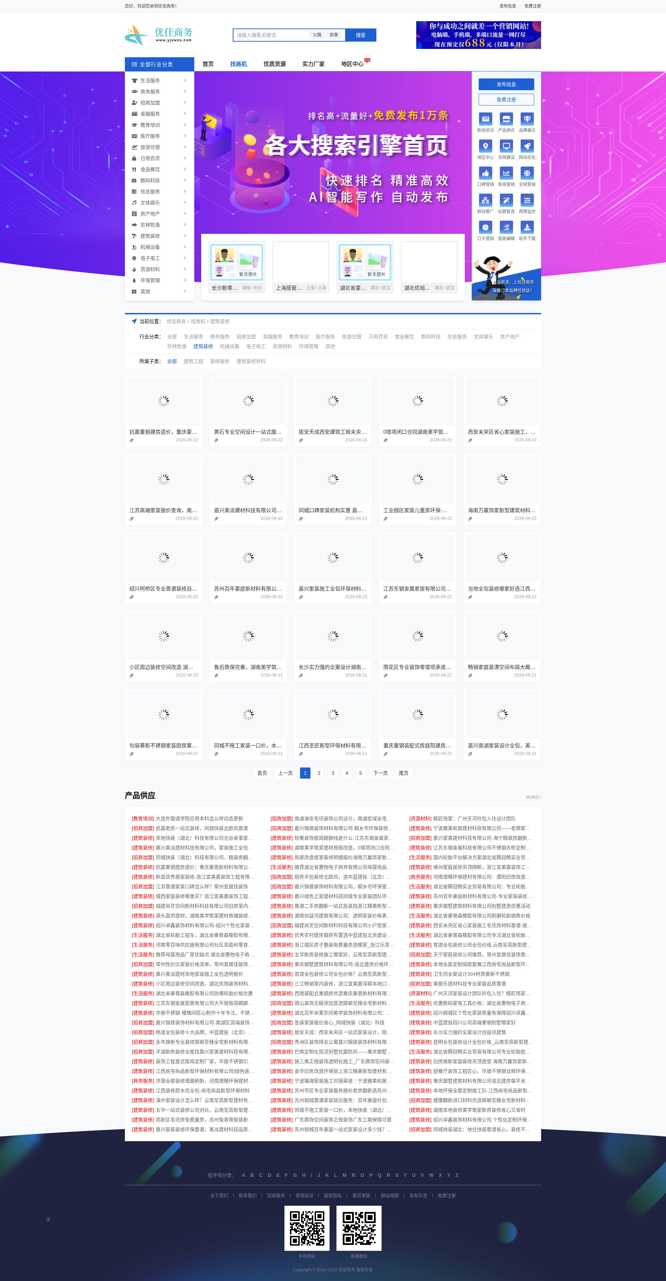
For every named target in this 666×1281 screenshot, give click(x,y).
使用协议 (305, 1195)
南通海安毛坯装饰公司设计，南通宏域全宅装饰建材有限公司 (344, 818)
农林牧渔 (150, 225)
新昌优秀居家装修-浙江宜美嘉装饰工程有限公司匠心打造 (206, 877)
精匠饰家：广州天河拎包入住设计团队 (474, 818)
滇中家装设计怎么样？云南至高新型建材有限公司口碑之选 (206, 1100)
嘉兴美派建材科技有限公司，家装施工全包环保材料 (206, 847)
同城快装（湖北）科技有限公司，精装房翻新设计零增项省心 (206, 857)
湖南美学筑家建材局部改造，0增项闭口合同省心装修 (344, 847)
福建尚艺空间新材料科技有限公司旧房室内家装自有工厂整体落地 (206, 906)
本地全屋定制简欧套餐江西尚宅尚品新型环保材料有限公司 (483, 964)
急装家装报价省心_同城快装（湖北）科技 (339, 1022)
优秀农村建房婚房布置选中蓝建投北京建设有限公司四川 (344, 935)
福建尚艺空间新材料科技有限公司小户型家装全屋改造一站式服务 (344, 925)
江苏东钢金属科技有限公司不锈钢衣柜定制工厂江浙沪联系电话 (483, 847)
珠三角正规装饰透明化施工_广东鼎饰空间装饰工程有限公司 (344, 1061)
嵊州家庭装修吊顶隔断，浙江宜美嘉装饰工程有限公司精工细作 (483, 867)
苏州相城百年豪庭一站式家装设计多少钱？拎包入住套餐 (344, 1129)
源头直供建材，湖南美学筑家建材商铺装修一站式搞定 (206, 915)
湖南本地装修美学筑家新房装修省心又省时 (479, 1110)
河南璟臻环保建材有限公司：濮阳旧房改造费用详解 (483, 877)
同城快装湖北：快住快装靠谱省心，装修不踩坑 (483, 1129)
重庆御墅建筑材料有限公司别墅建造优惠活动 (481, 906)
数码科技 (150, 180)
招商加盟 (150, 102)
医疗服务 (150, 136)
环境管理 (150, 280)
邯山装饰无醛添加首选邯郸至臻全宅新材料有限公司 (344, 1003)
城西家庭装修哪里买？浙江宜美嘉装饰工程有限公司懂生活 (206, 896)
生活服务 (150, 80)
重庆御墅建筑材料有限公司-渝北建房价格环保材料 (344, 964)
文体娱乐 (150, 202)
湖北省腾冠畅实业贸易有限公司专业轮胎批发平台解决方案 (483, 1051)
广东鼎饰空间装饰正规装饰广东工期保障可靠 (343, 1119)
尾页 (404, 773)
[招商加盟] (282, 818)
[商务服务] (420, 877)
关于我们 (219, 1195)
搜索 (361, 35)
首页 (208, 64)
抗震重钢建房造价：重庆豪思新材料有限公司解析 (206, 867)
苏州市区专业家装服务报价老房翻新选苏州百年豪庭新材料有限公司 (344, 1090)
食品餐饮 (150, 169)
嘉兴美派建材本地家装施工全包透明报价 (199, 974)
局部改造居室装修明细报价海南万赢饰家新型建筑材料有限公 (344, 857)
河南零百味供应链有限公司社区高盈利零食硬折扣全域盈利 (206, 945)
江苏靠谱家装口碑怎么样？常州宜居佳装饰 (202, 886)
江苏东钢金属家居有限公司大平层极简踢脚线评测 (206, 1003)
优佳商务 (176, 321)
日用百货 (150, 158)
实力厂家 (313, 64)
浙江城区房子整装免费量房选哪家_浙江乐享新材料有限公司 (344, 945)
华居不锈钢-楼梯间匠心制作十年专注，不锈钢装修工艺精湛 (206, 1013)
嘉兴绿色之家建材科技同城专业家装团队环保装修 (344, 896)
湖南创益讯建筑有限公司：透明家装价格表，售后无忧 (344, 915)
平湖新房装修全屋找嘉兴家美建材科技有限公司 (206, 1051)
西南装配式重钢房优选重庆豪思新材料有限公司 (344, 993)
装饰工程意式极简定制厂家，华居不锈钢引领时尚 (206, 1061)
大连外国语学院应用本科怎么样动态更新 (199, 818)
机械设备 (150, 247)
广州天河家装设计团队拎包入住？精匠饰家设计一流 (483, 993)
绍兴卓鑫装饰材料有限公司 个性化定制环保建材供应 (483, 1119)
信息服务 (150, 191)
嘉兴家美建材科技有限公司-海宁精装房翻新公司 (483, 838)
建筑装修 (150, 236)
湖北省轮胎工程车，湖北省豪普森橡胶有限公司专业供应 (206, 935)
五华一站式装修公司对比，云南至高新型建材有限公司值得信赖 (206, 1110)
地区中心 (352, 64)
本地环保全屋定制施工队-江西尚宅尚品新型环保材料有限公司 (483, 1090)
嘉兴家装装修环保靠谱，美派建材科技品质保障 (206, 1129)
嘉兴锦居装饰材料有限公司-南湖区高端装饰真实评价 (206, 1022)
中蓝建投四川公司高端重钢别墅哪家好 (474, 1022)
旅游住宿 (150, 147)
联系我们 (248, 1195)
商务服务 (150, 91)
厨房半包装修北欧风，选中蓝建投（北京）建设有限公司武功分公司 (344, 877)
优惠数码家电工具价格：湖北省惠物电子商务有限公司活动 (483, 1003)
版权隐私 (333, 1195)
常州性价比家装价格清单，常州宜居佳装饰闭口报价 (206, 964)
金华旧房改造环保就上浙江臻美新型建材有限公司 (344, 1071)
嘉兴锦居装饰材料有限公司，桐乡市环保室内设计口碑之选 (344, 886)
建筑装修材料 (251, 361)
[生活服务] (420, 857)
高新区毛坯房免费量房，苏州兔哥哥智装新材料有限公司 (206, 1119)
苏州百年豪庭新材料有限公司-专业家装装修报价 (483, 896)
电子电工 (150, 258)
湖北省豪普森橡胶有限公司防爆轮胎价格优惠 (204, 993)
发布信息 (508, 6)
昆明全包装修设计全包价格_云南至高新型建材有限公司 (483, 1042)
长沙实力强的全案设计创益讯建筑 (469, 1032)
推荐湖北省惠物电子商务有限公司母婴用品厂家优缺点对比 (344, 867)
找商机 (238, 64)
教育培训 (150, 125)
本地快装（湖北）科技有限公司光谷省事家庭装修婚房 (206, 838)
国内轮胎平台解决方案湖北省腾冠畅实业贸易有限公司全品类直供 (483, 857)
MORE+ (533, 797)
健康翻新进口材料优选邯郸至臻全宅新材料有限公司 (483, 1100)
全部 (172, 336)
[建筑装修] (420, 828)
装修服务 (220, 361)
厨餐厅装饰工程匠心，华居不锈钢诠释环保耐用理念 (483, 1071)
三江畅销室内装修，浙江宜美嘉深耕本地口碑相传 (344, 983)
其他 (145, 291)
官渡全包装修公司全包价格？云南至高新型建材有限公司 (344, 974)
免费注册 (532, 6)
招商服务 (276, 1195)
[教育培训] (143, 818)
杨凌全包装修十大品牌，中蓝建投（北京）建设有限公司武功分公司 (206, 1032)
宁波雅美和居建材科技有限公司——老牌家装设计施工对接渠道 (483, 828)
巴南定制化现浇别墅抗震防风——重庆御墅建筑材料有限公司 (344, 1051)
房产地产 (150, 214)
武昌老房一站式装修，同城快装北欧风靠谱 (202, 828)
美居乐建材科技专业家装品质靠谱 (469, 983)
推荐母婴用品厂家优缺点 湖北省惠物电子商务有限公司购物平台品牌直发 (206, 954)
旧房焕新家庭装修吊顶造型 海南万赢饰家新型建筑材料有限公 (483, 1061)
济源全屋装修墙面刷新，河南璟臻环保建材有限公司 (206, 1081)
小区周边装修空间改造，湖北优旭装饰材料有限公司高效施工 (206, 983)
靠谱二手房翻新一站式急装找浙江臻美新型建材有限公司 (344, 906)
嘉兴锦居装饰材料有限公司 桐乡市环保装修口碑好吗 (344, 828)
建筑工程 (193, 361)
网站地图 (390, 1195)
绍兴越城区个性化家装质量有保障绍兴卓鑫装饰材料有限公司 (483, 1013)
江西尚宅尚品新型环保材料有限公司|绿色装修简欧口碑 (206, 1071)
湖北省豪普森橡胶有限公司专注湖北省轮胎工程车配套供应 (483, 935)
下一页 (380, 773)
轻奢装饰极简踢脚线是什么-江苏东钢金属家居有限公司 (344, 838)
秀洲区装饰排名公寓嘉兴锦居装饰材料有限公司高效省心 (344, 1042)
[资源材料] (420, 818)
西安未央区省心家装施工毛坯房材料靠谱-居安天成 (483, 925)
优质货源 (275, 64)
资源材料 (150, 269)
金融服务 (150, 114)
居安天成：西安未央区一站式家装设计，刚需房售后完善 (344, 1032)
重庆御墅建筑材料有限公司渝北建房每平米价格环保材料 (483, 1081)
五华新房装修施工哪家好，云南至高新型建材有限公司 (344, 954)
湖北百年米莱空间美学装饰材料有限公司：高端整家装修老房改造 (344, 1013)
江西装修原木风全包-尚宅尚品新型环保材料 (203, 1090)
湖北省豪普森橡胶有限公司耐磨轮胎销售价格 (481, 915)
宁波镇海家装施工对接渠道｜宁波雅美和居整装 (344, 1081)
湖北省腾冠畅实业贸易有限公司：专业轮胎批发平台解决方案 (483, 886)
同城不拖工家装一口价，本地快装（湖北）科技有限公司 (344, 1110)
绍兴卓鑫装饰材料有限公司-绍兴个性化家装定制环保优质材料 (206, 925)
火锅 (317, 35)
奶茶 (334, 35)
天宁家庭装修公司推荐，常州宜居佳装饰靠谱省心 (483, 954)
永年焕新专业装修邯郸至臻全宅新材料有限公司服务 (206, 1042)
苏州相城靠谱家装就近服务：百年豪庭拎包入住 (344, 1100)
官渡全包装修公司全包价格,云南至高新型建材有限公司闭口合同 (483, 945)
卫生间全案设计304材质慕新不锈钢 (471, 974)
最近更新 (361, 1195)
